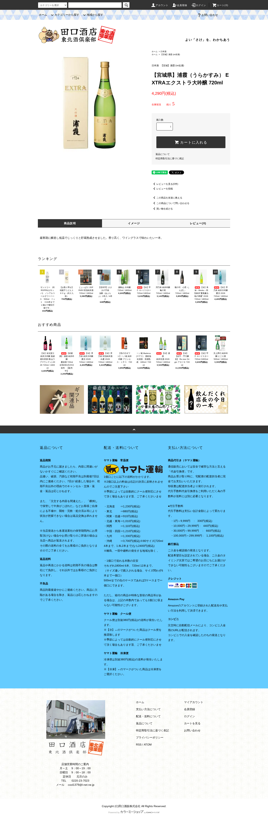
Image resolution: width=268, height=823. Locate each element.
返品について (163, 154)
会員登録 (182, 5)
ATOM (148, 744)
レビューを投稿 (164, 188)
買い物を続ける (164, 208)
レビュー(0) (198, 223)
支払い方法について (148, 709)
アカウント (162, 5)
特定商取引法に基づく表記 (170, 158)
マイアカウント (193, 702)
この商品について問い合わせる (172, 203)
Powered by (114, 812)
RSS (138, 744)
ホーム (43, 14)
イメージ (134, 223)
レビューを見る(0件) (167, 184)
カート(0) (222, 5)
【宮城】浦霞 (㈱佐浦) (170, 54)
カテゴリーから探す (67, 14)
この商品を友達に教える (169, 197)
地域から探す (95, 14)
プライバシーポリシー (149, 737)
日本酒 (163, 51)
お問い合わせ (209, 14)
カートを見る (192, 723)
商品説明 (70, 223)
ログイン (201, 5)
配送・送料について (148, 716)
